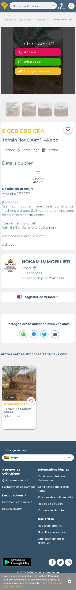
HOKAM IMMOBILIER (46, 261)
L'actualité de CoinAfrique (18, 487)
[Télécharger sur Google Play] (17, 561)
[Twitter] (60, 562)
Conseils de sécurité (51, 510)
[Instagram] (68, 562)
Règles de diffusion (50, 503)
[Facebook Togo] (52, 562)
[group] (38, 60)
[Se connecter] (71, 6)
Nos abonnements (50, 525)
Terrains (41, 19)
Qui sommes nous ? (15, 480)
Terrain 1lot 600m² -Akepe (19, 410)
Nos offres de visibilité (52, 532)
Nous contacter (12, 508)
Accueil (8, 19)
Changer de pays (16, 450)
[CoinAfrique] (5, 6)
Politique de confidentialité (55, 497)
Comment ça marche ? (17, 502)
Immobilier (25, 19)
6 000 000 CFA (16, 404)
